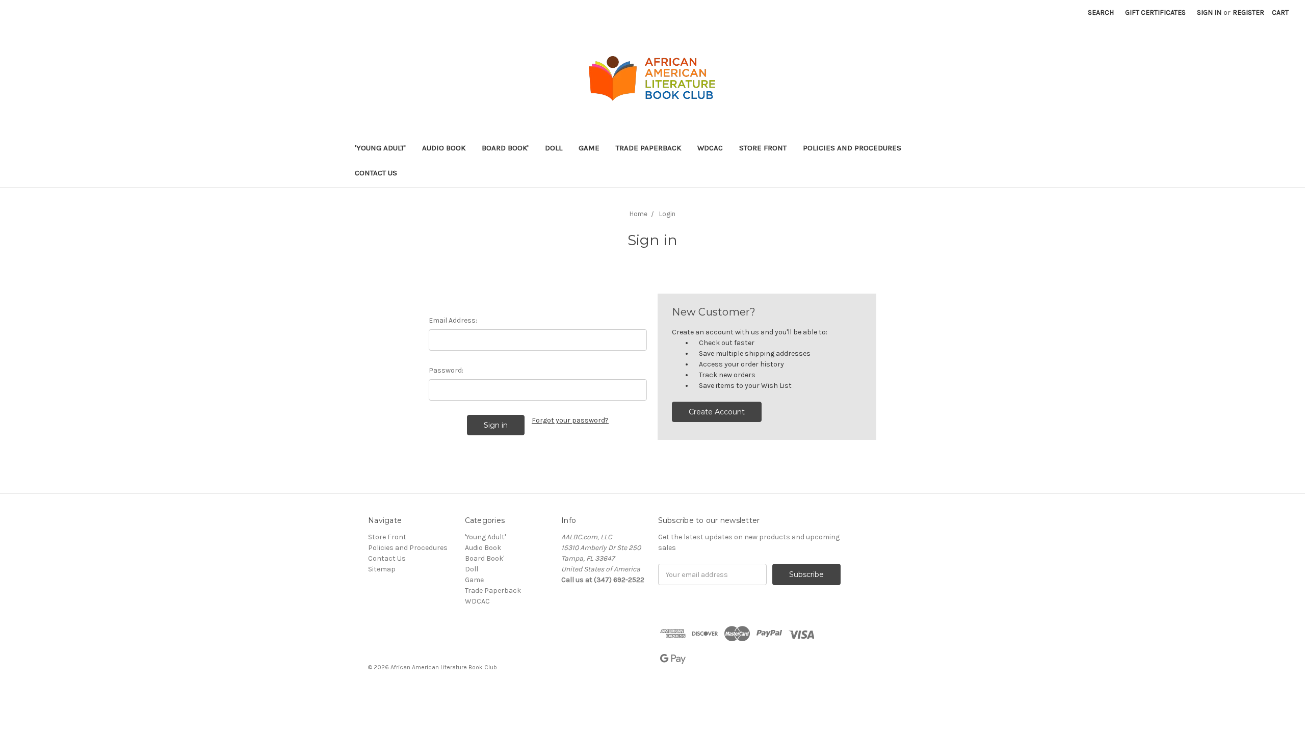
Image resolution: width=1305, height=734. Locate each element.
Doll (553, 147)
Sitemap (382, 569)
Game (589, 147)
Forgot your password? (570, 420)
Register (1248, 12)
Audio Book (443, 147)
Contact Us (376, 172)
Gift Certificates (1155, 12)
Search (1101, 12)
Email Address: (453, 320)
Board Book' (505, 147)
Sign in (1209, 12)
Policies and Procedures (852, 147)
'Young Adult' (380, 147)
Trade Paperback (648, 147)
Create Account (717, 411)
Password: (446, 370)
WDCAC (710, 147)
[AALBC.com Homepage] (652, 79)
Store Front (763, 147)
